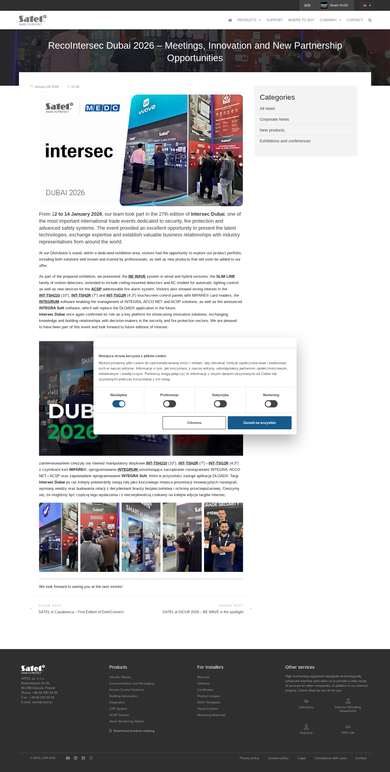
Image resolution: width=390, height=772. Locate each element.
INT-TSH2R (81, 295)
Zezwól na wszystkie (259, 423)
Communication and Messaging (131, 683)
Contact (355, 20)
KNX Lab (348, 732)
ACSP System (119, 715)
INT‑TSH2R (188, 463)
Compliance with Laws (330, 758)
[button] (367, 5)
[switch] (169, 403)
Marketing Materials (211, 715)
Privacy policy (249, 758)
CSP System (118, 708)
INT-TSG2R (116, 295)
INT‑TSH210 (156, 463)
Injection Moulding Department (348, 709)
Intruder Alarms (120, 677)
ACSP (96, 289)
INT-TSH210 (49, 295)
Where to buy (301, 20)
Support (274, 20)
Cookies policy (278, 758)
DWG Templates (209, 702)
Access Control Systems (126, 689)
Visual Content (207, 708)
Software (203, 683)
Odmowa (194, 423)
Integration (117, 702)
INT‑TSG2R (218, 463)
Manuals (203, 677)
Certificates (205, 689)
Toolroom (306, 733)
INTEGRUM (49, 302)
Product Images (208, 696)
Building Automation (123, 696)
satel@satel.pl (42, 702)
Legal (302, 758)
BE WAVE (137, 276)
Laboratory (306, 707)
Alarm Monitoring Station (126, 721)
